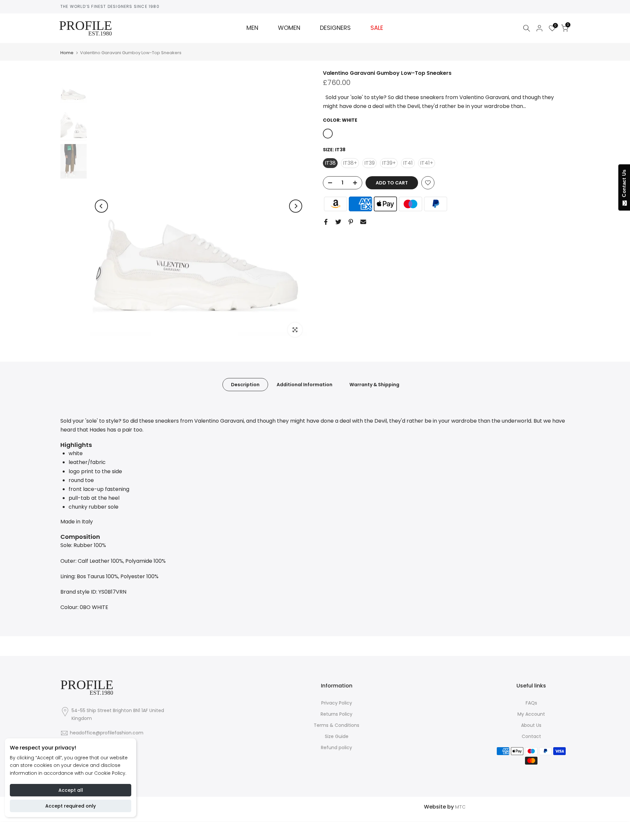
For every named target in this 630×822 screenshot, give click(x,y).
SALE (376, 28)
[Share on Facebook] (326, 222)
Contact (531, 736)
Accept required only (70, 806)
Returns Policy (336, 714)
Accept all (70, 790)
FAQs (531, 703)
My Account (531, 714)
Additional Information (304, 384)
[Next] (295, 206)
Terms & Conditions (336, 725)
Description (245, 384)
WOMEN (289, 28)
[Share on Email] (363, 222)
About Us (531, 725)
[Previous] (101, 206)
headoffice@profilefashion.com (106, 732)
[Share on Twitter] (338, 222)
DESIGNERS (335, 28)
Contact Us (624, 184)
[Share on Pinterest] (351, 222)
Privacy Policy (336, 703)
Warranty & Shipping (374, 384)
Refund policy (336, 747)
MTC (460, 807)
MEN (252, 28)
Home (67, 53)
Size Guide (336, 736)
